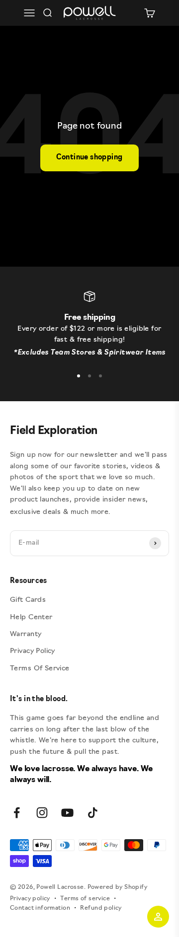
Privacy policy (30, 899)
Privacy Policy (32, 651)
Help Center (31, 617)
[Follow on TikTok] (92, 812)
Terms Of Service (40, 668)
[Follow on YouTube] (67, 812)
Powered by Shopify (118, 887)
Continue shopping (89, 157)
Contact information (40, 908)
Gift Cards (28, 600)
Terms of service (85, 899)
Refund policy (100, 908)
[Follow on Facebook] (16, 812)
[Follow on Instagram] (42, 812)
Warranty (25, 634)
